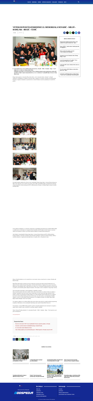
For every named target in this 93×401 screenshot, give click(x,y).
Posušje (14, 32)
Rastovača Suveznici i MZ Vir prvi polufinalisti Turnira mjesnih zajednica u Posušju (32, 323)
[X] (67, 32)
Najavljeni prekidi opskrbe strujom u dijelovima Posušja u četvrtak (19, 376)
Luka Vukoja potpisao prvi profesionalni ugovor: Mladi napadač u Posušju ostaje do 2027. (34, 329)
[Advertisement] (46, 13)
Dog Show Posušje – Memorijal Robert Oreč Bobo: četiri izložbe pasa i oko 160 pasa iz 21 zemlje (54, 376)
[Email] (73, 32)
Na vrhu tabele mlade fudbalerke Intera (23, 327)
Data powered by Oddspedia (23, 389)
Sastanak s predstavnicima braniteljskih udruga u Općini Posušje (28, 325)
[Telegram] (76, 32)
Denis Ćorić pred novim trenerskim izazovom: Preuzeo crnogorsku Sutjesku (71, 360)
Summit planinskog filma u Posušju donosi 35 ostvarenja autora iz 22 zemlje (55, 360)
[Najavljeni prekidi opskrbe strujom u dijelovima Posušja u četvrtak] (21, 370)
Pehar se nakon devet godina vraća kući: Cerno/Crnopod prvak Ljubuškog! (67, 52)
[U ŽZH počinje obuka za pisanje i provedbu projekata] (38, 354)
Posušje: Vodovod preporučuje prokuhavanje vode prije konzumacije (37, 376)
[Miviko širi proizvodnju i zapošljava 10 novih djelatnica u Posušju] (21, 354)
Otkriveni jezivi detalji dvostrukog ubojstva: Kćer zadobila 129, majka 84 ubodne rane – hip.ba (69, 42)
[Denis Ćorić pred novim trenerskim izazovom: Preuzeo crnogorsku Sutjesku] (72, 354)
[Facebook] (64, 32)
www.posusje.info (16, 314)
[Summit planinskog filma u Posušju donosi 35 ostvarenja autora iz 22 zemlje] (55, 354)
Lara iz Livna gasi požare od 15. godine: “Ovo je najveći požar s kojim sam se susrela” (68, 61)
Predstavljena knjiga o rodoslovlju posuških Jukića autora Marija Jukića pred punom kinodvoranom (72, 376)
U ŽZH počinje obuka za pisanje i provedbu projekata (36, 360)
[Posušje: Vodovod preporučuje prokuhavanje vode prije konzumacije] (38, 370)
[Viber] (79, 32)
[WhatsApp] (70, 32)
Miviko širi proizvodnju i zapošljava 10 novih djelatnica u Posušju (20, 360)
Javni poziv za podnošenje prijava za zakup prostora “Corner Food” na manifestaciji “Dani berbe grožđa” (69, 74)
